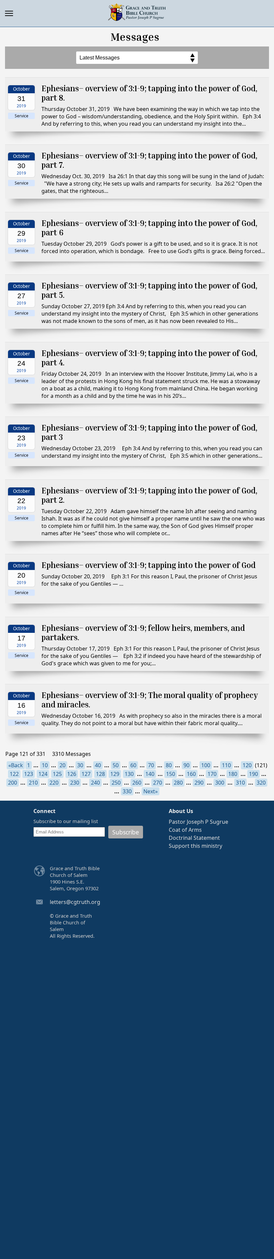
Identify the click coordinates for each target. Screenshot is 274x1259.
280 (178, 782)
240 (95, 782)
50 (116, 765)
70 (151, 765)
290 (198, 782)
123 (28, 774)
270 (157, 782)
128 (100, 774)
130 (129, 774)
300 (219, 782)
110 (226, 765)
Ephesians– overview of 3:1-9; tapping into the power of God (148, 565)
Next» (150, 791)
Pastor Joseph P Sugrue (198, 821)
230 (74, 782)
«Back (15, 765)
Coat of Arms (185, 829)
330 (127, 791)
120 (247, 765)
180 (232, 774)
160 (191, 774)
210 (33, 782)
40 (98, 765)
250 (116, 782)
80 (169, 765)
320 (261, 782)
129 (114, 774)
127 (86, 774)
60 (133, 765)
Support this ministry (195, 845)
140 (149, 774)
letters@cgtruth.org (75, 902)
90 (186, 765)
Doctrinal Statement (194, 837)
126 (71, 774)
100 (205, 765)
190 (253, 774)
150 (170, 774)
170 (212, 774)
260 (136, 782)
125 (57, 774)
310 (240, 782)
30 (80, 765)
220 (53, 782)
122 (14, 774)
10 (45, 765)
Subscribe (125, 832)
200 (12, 782)
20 (62, 765)
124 (42, 774)
